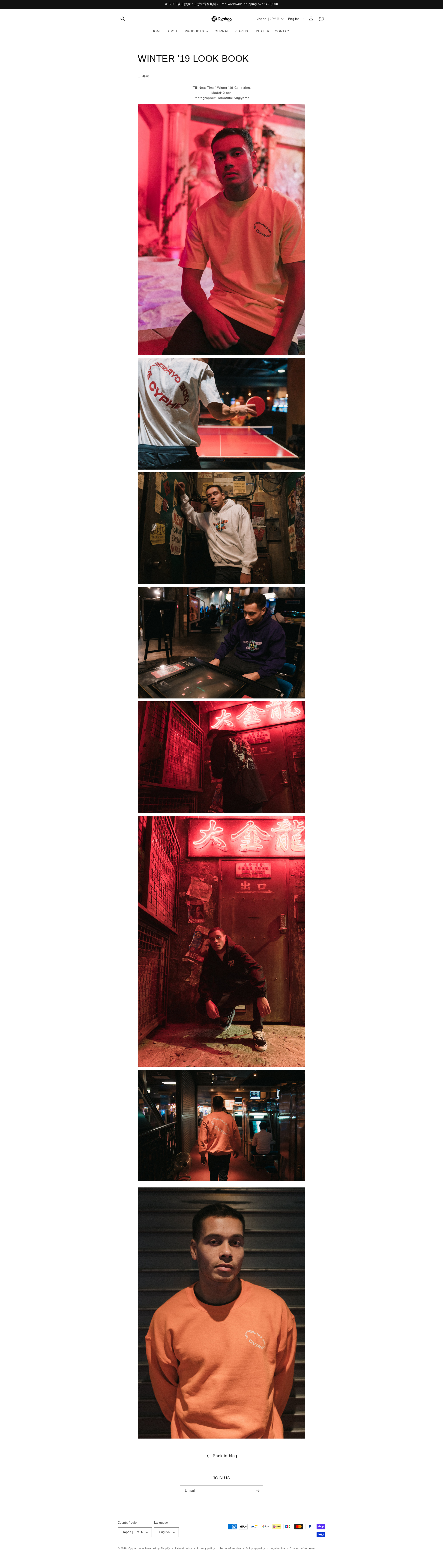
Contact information (302, 1548)
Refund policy (183, 1548)
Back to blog (225, 1456)
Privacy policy (206, 1548)
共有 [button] (145, 76)
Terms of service (230, 1548)
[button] (123, 19)
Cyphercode (137, 1548)
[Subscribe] (258, 1490)
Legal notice (277, 1548)
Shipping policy (255, 1548)
